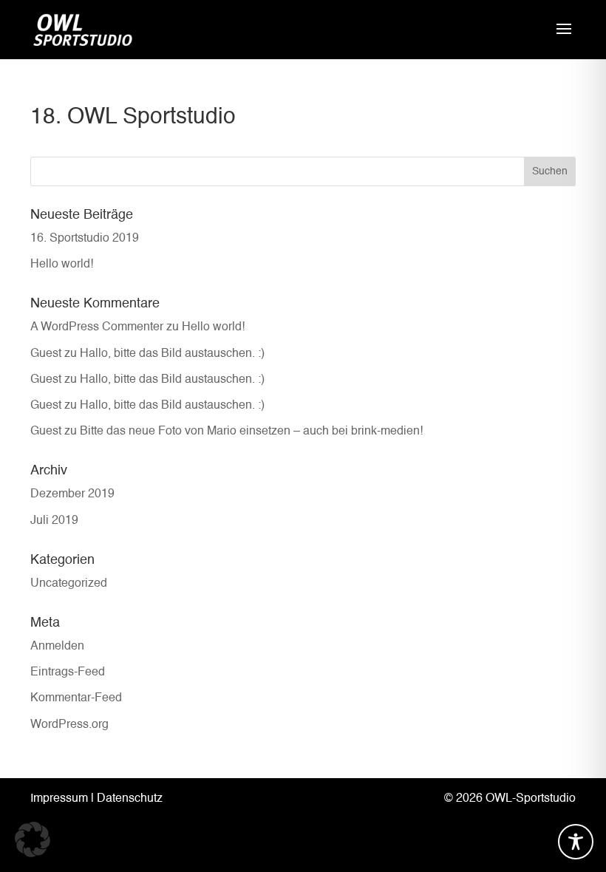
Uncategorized (68, 584)
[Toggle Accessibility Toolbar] (575, 841)
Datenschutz (130, 799)
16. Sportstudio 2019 (84, 239)
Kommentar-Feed (76, 698)
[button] (32, 839)
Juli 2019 (54, 521)
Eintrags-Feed (67, 672)
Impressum (59, 799)
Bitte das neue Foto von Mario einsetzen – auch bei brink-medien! (251, 431)
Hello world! (61, 264)
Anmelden (57, 647)
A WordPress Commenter (96, 327)
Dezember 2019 (72, 494)
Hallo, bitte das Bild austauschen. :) (172, 354)
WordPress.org (69, 725)
